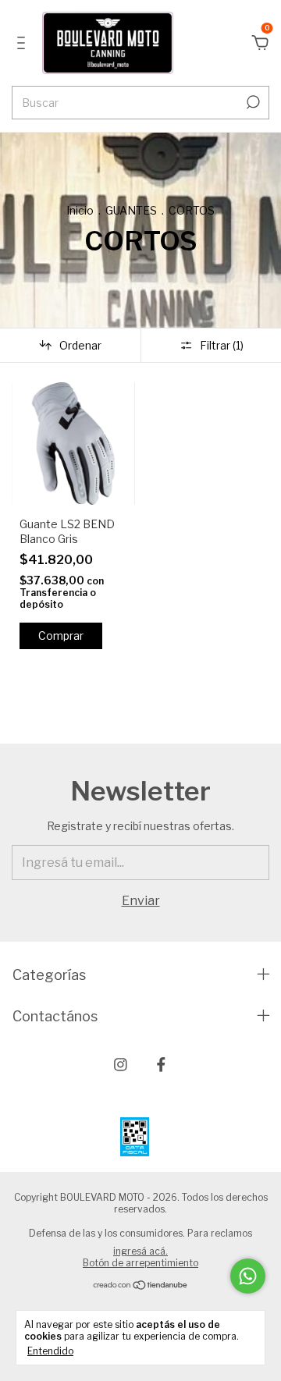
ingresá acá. (140, 1251)
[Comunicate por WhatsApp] (247, 1276)
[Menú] (24, 43)
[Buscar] (251, 102)
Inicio (80, 210)
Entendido (50, 1351)
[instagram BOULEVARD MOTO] (120, 1064)
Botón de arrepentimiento (140, 1263)
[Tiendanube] (141, 1286)
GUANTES (131, 210)
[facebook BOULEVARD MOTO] (161, 1064)
